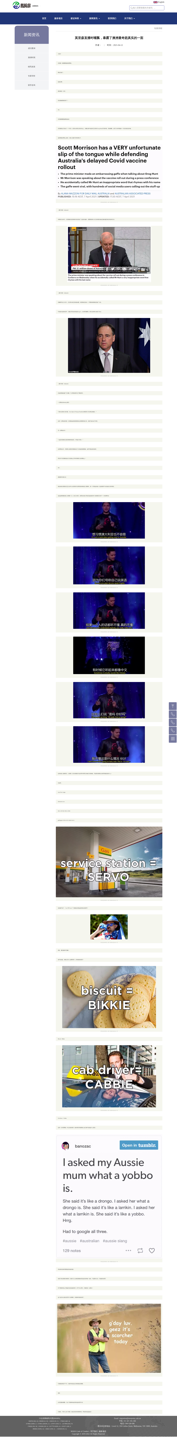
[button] (131, 8)
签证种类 (75, 18)
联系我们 (112, 18)
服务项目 (58, 18)
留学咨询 (31, 85)
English (161, 2)
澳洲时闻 (31, 57)
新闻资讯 (93, 18)
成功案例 (31, 48)
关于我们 (128, 18)
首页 (44, 18)
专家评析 (31, 76)
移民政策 (31, 67)
